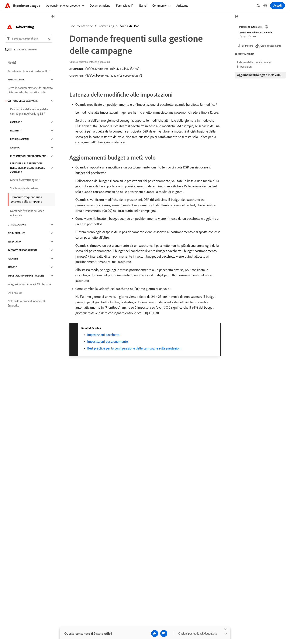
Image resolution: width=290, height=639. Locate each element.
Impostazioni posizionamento (107, 341)
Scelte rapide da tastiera (24, 188)
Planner (13, 258)
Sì (245, 36)
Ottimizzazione (17, 224)
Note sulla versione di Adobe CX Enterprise (26, 303)
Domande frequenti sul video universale (27, 213)
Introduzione (16, 79)
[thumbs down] (163, 633)
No (254, 36)
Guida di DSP (129, 26)
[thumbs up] (154, 633)
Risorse (12, 267)
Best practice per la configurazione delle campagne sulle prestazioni (134, 348)
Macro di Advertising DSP (25, 180)
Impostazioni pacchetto (103, 334)
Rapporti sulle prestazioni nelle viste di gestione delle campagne (27, 168)
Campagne (16, 122)
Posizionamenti (19, 139)
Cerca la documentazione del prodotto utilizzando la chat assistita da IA (30, 90)
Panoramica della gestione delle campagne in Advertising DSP (29, 111)
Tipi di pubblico (16, 233)
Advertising (106, 26)
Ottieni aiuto (15, 293)
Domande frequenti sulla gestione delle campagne (26, 199)
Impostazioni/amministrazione (26, 275)
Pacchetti (15, 130)
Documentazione (81, 26)
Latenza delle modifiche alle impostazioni (254, 64)
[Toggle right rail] (236, 16)
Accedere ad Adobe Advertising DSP (29, 71)
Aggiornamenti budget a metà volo (259, 75)
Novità (12, 62)
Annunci (15, 147)
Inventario (14, 241)
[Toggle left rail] (53, 16)
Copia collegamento (270, 45)
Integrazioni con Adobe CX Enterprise (29, 284)
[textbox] (28, 39)
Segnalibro (247, 45)
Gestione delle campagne (22, 100)
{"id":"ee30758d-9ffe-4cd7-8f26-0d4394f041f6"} (112, 69)
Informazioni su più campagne (28, 156)
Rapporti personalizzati (22, 250)
